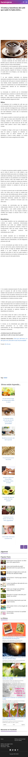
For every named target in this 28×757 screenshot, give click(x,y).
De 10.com (7, 344)
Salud (5, 377)
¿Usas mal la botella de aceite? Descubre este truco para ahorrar (16, 567)
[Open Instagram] (15, 750)
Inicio (14, 724)
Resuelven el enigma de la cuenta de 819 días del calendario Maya (16, 572)
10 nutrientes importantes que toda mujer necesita (16, 601)
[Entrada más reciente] (25, 547)
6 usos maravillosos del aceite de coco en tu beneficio (17, 584)
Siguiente (23, 724)
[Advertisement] (14, 26)
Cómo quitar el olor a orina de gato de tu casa (17, 606)
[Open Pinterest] (18, 750)
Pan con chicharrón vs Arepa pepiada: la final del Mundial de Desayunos (14, 637)
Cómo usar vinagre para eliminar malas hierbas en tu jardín (15, 589)
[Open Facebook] (10, 750)
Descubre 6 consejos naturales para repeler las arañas (16, 595)
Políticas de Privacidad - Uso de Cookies (20, 739)
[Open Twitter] (13, 750)
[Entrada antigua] (22, 547)
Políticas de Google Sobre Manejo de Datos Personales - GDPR (7, 745)
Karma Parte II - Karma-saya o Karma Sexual (16, 578)
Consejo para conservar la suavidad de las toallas (16, 612)
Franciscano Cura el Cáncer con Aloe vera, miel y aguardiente (16, 561)
